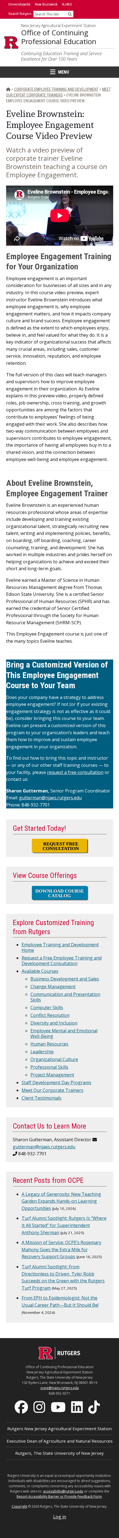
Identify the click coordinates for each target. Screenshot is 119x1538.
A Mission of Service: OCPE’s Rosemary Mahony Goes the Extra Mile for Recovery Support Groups (61, 1249)
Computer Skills (46, 1007)
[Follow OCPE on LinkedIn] (77, 1406)
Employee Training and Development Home (60, 947)
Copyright (19, 1506)
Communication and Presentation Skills (65, 997)
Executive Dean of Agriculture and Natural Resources (60, 1441)
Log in (59, 1517)
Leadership (42, 1052)
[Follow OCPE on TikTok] (94, 1406)
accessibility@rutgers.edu (63, 1491)
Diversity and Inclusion (53, 1023)
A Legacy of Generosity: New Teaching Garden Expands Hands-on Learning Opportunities (61, 1201)
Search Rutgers (19, 14)
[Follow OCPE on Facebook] (22, 1406)
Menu (63, 72)
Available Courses (40, 971)
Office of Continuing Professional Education (58, 37)
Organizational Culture (54, 1059)
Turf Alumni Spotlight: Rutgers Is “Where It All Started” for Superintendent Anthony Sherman (64, 1225)
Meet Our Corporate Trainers (52, 1090)
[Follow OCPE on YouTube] (59, 1406)
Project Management (52, 1075)
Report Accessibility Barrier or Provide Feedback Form (59, 1496)
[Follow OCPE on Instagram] (39, 1406)
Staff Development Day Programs (56, 1082)
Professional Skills (49, 1067)
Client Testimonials (41, 1098)
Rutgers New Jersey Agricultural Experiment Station (59, 1428)
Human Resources (49, 1044)
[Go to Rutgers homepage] (59, 1358)
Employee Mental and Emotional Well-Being (63, 1033)
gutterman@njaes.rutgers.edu (50, 798)
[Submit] (70, 14)
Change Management (53, 987)
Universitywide (19, 4)
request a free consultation (75, 772)
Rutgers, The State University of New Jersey (59, 1453)
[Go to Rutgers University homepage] (11, 42)
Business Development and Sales (64, 979)
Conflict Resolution (49, 1015)
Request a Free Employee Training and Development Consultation (62, 960)
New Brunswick (46, 4)
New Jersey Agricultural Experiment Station (58, 25)
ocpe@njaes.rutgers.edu (59, 1388)
